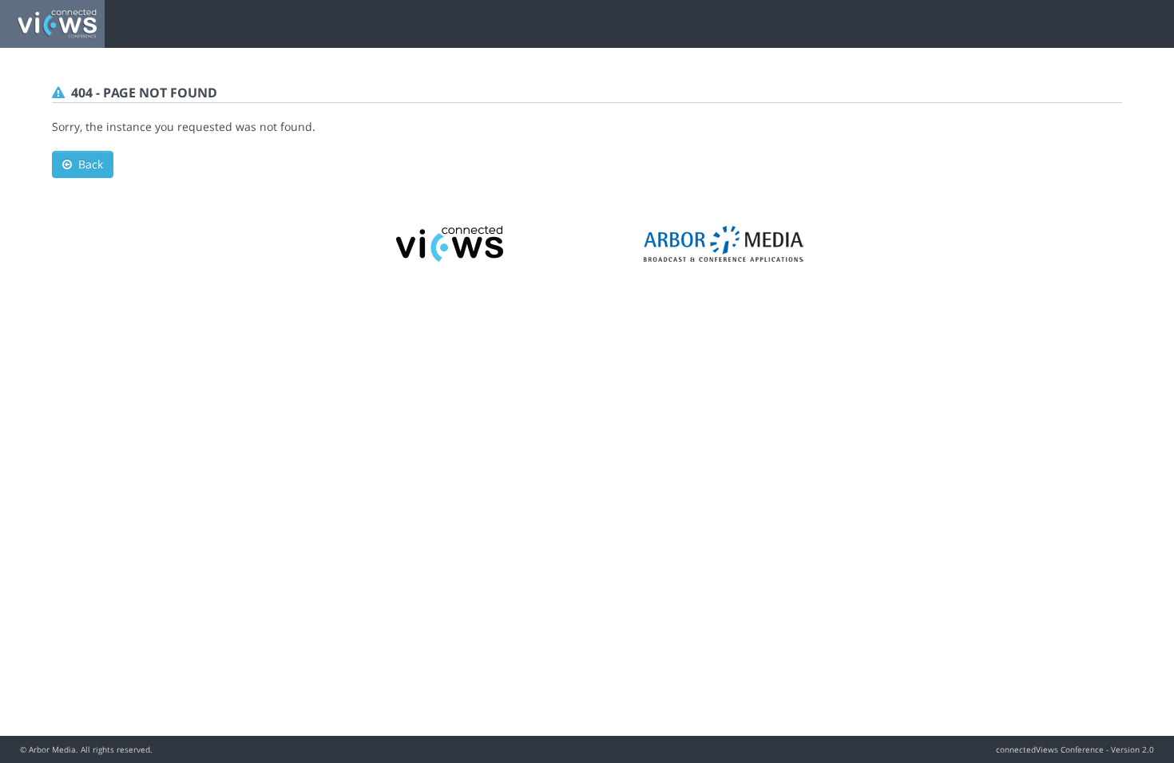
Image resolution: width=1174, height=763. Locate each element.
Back (87, 164)
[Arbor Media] (723, 242)
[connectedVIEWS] (450, 242)
